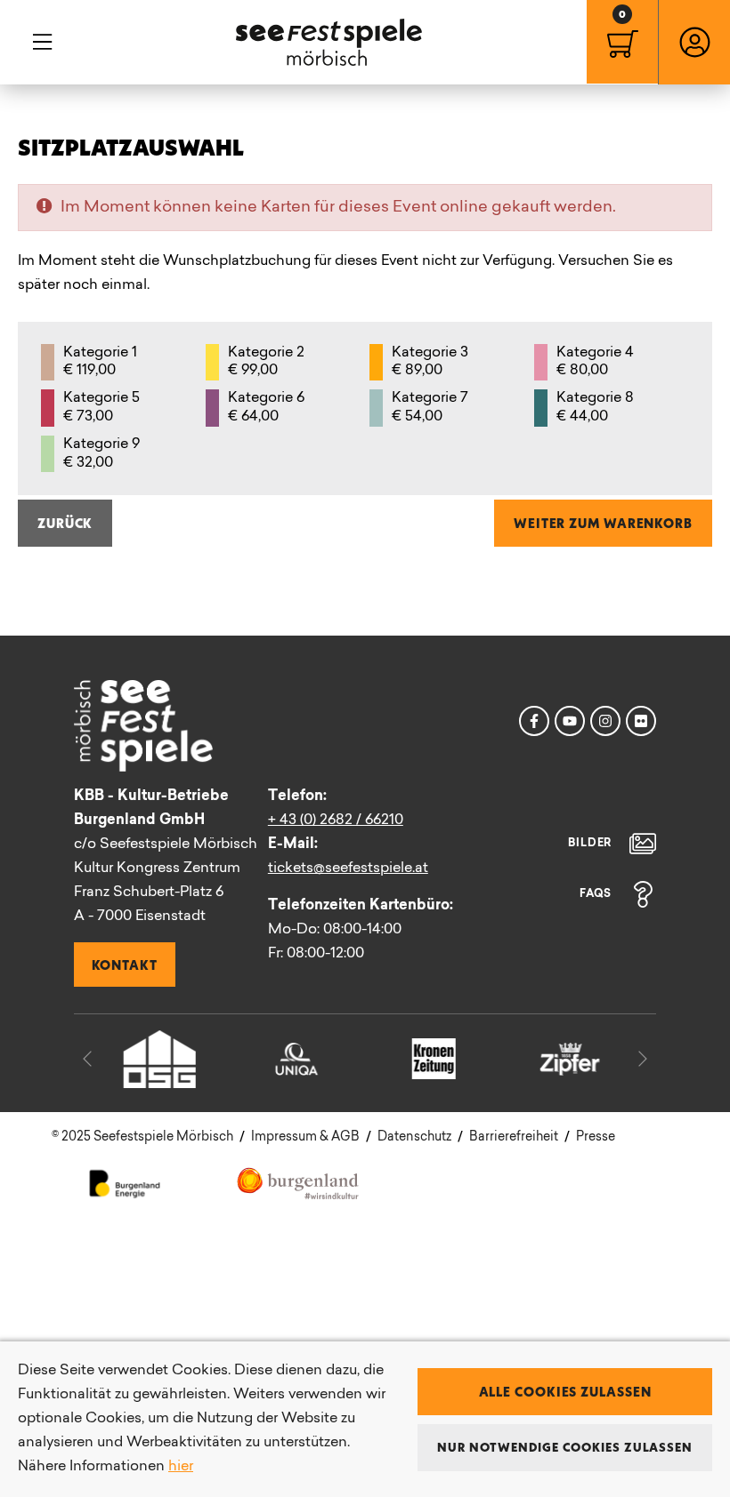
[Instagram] (605, 721)
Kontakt (125, 964)
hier (180, 1467)
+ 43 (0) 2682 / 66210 (335, 820)
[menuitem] (622, 42)
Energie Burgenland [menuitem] (125, 1183)
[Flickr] (641, 721)
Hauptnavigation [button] (42, 42)
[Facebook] (534, 721)
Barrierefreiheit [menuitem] (513, 1137)
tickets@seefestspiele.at (348, 868)
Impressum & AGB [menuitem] (305, 1137)
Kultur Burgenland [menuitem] (298, 1183)
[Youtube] (570, 721)
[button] (87, 1058)
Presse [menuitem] (595, 1137)
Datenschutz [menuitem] (414, 1137)
